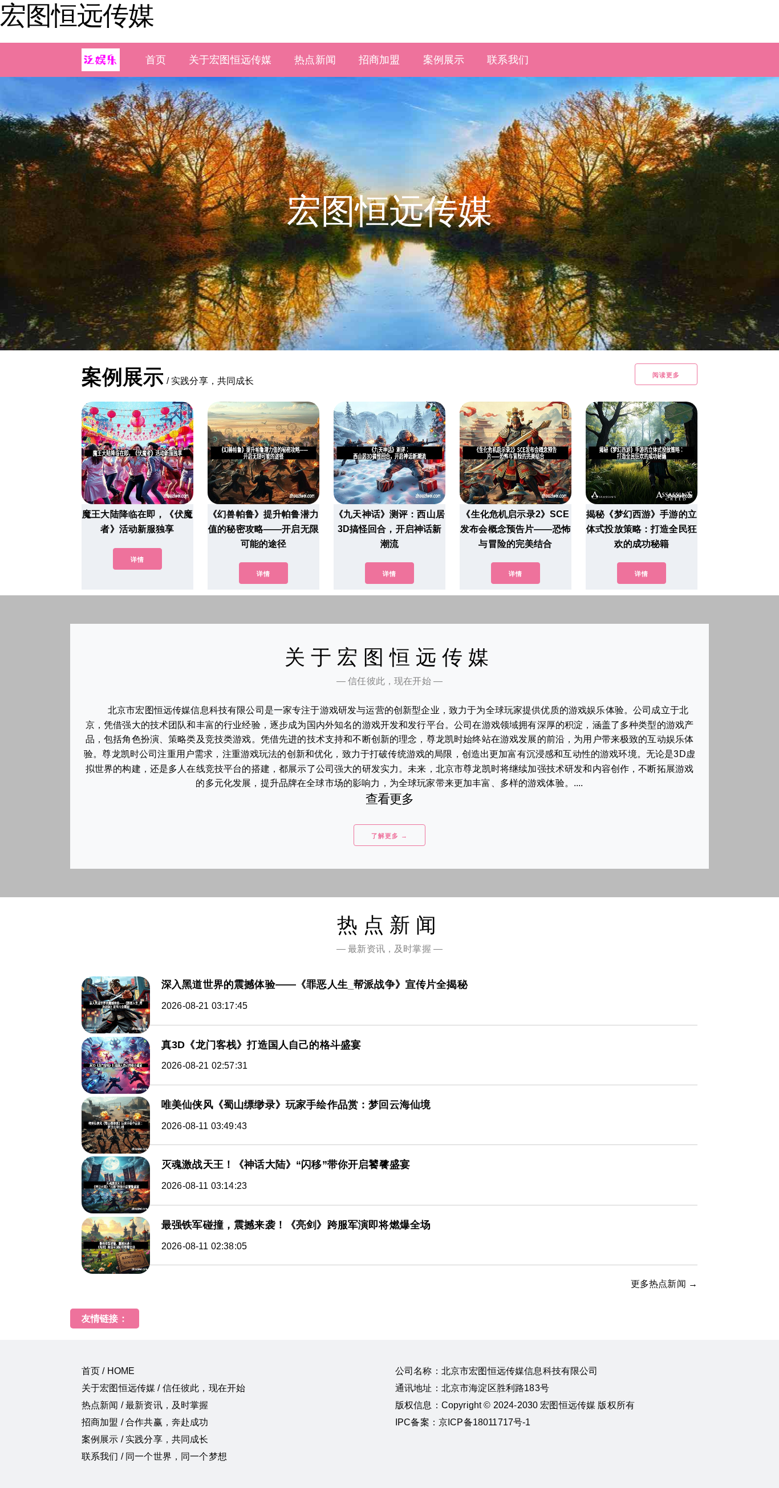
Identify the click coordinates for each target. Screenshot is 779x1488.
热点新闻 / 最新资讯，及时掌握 (145, 1405)
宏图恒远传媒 (77, 15)
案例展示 (444, 60)
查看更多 (390, 799)
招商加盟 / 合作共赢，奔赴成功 (145, 1422)
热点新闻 (315, 60)
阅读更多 (666, 374)
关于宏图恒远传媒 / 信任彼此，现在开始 (163, 1388)
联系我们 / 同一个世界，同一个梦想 (154, 1456)
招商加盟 (379, 60)
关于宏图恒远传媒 (230, 60)
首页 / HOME (108, 1371)
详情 (137, 559)
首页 (155, 60)
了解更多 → (389, 835)
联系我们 (508, 60)
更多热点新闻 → (664, 1284)
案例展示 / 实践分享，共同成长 (145, 1439)
